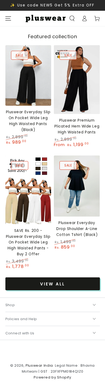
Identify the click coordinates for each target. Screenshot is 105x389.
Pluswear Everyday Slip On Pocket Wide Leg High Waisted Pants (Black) (28, 120)
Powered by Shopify (52, 377)
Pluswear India (39, 365)
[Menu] (8, 18)
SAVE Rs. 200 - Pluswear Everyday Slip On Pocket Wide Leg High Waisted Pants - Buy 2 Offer (28, 242)
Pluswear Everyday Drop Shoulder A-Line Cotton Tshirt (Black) (76, 228)
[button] (72, 18)
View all (52, 284)
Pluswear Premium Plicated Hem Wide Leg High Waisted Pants (76, 126)
